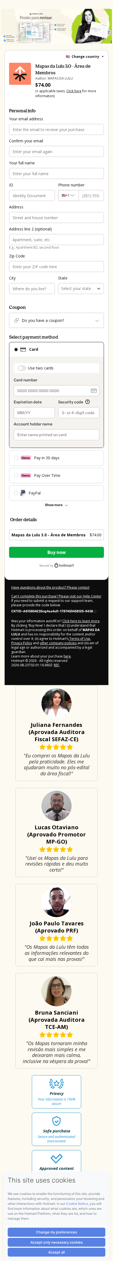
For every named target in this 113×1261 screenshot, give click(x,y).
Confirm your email (26, 140)
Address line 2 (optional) (30, 229)
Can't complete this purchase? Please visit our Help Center (56, 596)
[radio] (16, 349)
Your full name (22, 162)
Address (16, 207)
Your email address (26, 118)
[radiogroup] (56, 421)
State (62, 278)
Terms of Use (79, 638)
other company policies (58, 643)
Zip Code (17, 256)
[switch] (22, 368)
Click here (73, 91)
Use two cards (40, 368)
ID (11, 184)
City (12, 278)
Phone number (71, 184)
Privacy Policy (21, 643)
